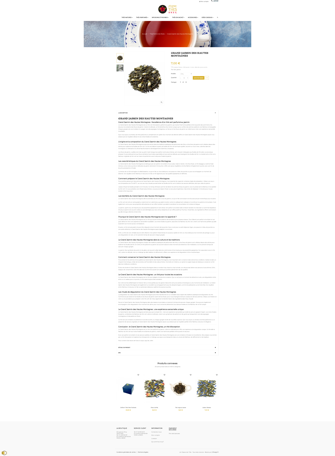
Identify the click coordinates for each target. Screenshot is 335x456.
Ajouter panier (198, 78)
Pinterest (186, 82)
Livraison (154, 438)
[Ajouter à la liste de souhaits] (207, 78)
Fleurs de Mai (154, 407)
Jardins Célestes (207, 407)
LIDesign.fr (215, 452)
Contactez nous (156, 432)
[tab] (167, 112)
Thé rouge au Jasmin (180, 407)
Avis (119, 352)
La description (123, 113)
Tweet (183, 82)
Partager (180, 82)
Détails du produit (124, 347)
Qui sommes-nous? (157, 442)
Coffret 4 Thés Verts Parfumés (128, 407)
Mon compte (155, 435)
